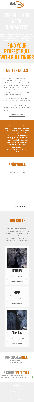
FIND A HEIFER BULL (17, 303)
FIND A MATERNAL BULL (17, 281)
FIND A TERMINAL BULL (17, 343)
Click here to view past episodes (17, 206)
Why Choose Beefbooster (17, 115)
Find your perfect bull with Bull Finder (17, 51)
